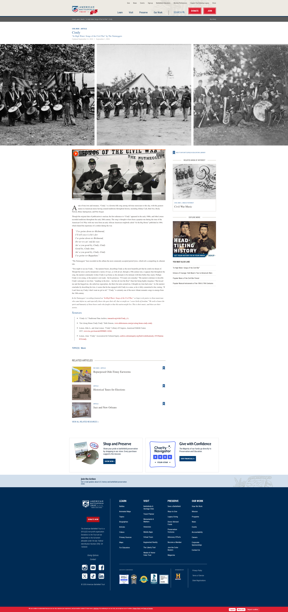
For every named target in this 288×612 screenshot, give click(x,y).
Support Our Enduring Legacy (199, 3)
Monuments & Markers (148, 520)
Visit (131, 12)
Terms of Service (198, 575)
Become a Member (175, 542)
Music (83, 348)
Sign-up (150, 3)
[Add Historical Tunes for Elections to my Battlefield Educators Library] (164, 386)
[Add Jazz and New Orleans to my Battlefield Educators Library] (164, 403)
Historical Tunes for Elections (109, 389)
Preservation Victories (172, 530)
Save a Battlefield (174, 506)
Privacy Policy (197, 570)
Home (87, 9)
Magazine (171, 555)
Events (142, 3)
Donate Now (93, 519)
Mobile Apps (148, 532)
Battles (121, 506)
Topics (121, 517)
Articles (122, 527)
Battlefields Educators (163, 3)
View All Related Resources (84, 422)
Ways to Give (172, 511)
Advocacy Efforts (174, 537)
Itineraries (147, 527)
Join (210, 11)
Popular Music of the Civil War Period (186, 278)
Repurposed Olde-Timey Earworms (112, 372)
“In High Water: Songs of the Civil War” (97, 19)
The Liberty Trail (151, 547)
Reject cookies (253, 610)
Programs (195, 517)
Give (128, 3)
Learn (120, 12)
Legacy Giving (175, 516)
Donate (195, 11)
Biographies (123, 522)
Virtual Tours (148, 537)
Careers (194, 537)
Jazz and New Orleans (105, 407)
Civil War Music (183, 206)
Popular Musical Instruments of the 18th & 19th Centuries (193, 283)
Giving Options (93, 555)
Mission (195, 511)
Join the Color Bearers (173, 548)
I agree (232, 610)
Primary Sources (125, 537)
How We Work (197, 506)
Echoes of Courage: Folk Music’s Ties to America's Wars (192, 273)
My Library (213, 19)
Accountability (197, 532)
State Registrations (199, 580)
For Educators (124, 547)
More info (241, 610)
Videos (121, 532)
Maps (121, 542)
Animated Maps (125, 511)
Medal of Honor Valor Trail (150, 553)
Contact (93, 559)
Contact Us (196, 550)
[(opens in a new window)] (84, 567)
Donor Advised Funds (173, 523)
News (135, 3)
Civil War (75, 29)
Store (214, 3)
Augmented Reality (150, 542)
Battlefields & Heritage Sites (148, 507)
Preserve (143, 12)
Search (178, 12)
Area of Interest (188, 203)
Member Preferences (180, 3)
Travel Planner (148, 514)
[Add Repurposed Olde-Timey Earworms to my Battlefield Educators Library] (164, 368)
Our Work (158, 12)
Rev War (96, 368)
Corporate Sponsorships (197, 543)
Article (84, 29)
